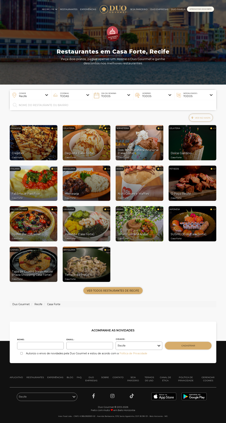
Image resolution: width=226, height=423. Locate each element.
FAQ (79, 377)
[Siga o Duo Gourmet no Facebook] (93, 396)
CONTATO (118, 377)
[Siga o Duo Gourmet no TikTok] (132, 396)
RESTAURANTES (68, 9)
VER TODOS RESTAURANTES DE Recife (113, 290)
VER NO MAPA (202, 117)
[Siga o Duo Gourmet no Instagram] (112, 396)
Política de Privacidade (133, 353)
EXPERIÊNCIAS (88, 9)
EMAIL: (70, 339)
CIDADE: (120, 339)
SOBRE (105, 377)
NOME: (21, 339)
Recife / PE (48, 9)
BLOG (70, 377)
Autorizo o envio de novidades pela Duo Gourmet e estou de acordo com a (86, 353)
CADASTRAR (188, 345)
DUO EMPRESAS (159, 9)
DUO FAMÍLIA (178, 9)
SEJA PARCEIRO (139, 9)
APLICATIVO (16, 377)
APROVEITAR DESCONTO (200, 9)
